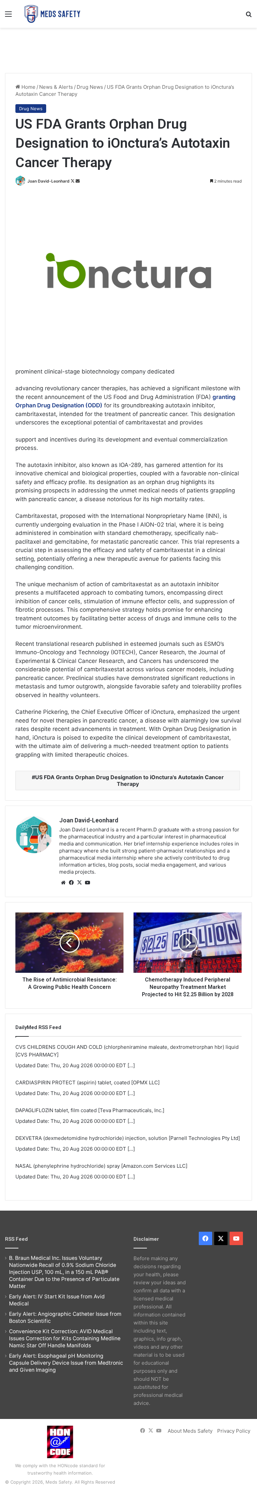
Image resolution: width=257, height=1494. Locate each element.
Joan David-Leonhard (48, 181)
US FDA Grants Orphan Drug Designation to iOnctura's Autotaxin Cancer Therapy (129, 780)
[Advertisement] (128, 50)
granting (224, 397)
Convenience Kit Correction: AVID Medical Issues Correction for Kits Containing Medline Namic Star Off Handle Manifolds (64, 1338)
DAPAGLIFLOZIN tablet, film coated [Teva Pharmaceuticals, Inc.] (89, 1110)
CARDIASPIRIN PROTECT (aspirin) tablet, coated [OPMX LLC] (87, 1082)
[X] (79, 883)
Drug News (90, 87)
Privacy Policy (233, 1431)
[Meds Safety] (52, 14)
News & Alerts (56, 87)
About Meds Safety (190, 1431)
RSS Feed (16, 1239)
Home (27, 87)
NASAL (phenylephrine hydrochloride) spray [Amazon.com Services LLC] (101, 1166)
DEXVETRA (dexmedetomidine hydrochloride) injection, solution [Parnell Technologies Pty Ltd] (127, 1138)
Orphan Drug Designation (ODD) (58, 405)
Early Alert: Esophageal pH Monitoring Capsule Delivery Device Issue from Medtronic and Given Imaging (66, 1363)
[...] (131, 1065)
